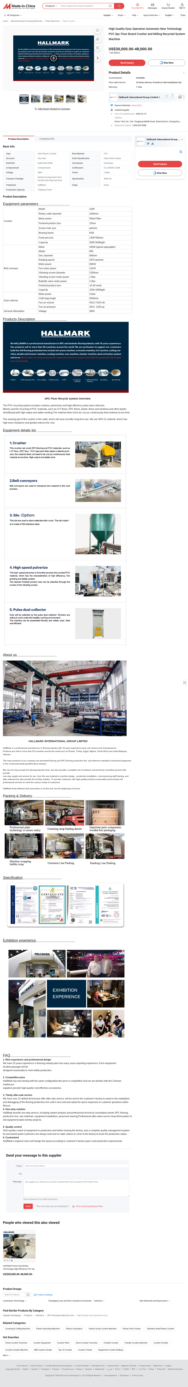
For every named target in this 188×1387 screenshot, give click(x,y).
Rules (183, 15)
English (25, 1369)
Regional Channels (128, 1365)
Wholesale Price (98, 1365)
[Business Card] (180, 151)
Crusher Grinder (161, 1342)
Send (28, 1206)
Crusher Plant (63, 1342)
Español (34, 1369)
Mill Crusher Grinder (43, 1349)
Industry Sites (113, 1365)
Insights (168, 1365)
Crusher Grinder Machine (16, 1349)
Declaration (124, 1375)
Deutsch (88, 1369)
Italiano (79, 1369)
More (5, 1355)
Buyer (120, 15)
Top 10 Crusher (65, 1349)
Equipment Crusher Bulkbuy (110, 1349)
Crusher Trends (85, 1349)
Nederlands (99, 1369)
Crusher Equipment (42, 1342)
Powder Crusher (111, 1342)
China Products (36, 1365)
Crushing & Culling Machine (17, 1328)
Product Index (144, 1365)
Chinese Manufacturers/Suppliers (59, 1365)
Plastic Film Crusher (132, 1328)
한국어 (117, 1369)
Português (45, 1369)
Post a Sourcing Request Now (87, 1206)
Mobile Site (157, 1365)
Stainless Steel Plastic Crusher (160, 1328)
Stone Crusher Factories (87, 1342)
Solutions (98, 1300)
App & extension (150, 15)
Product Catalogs (44, 1294)
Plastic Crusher (69, 21)
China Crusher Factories (16, 1342)
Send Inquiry (127, 62)
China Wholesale (82, 1365)
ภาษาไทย (142, 1369)
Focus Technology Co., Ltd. (75, 1375)
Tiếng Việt (161, 1369)
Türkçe (151, 1369)
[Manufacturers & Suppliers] (19, 6)
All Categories (13, 15)
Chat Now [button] (168, 62)
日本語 (126, 1369)
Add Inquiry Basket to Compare (54, 108)
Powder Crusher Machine (136, 1342)
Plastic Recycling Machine (48, 1328)
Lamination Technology (14, 1300)
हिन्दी (133, 1369)
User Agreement (110, 1375)
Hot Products (22, 1365)
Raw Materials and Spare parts (154, 1300)
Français (55, 1369)
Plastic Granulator (74, 1328)
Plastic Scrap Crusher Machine (102, 1328)
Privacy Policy (137, 1375)
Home (5, 21)
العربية (109, 1369)
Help (134, 15)
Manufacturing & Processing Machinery (26, 21)
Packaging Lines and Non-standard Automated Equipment (75, 1300)
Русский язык (67, 1369)
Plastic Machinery (52, 21)
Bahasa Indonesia (175, 1369)
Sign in (182, 7)
